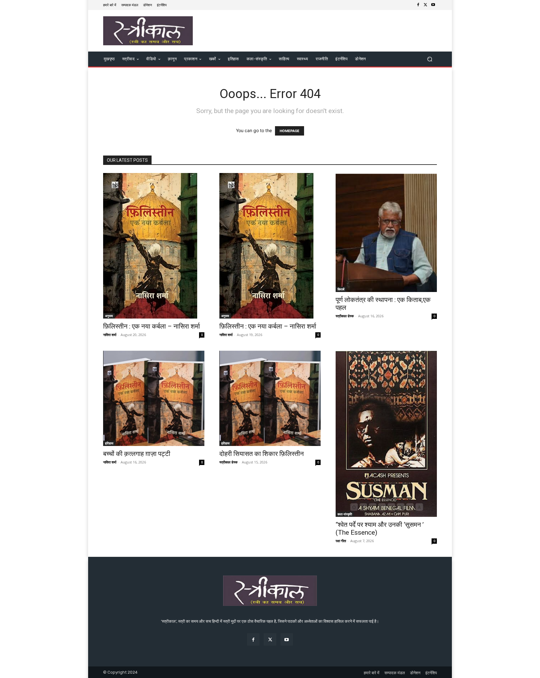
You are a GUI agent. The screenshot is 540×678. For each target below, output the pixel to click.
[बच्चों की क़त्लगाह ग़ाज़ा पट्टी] (153, 398)
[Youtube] (433, 5)
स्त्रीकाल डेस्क (345, 316)
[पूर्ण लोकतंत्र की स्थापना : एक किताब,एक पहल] (386, 232)
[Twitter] (425, 5)
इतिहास (109, 443)
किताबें (341, 289)
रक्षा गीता (341, 540)
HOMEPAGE (289, 131)
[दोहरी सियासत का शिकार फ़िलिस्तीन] (270, 398)
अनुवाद (109, 316)
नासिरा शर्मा (109, 334)
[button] (429, 59)
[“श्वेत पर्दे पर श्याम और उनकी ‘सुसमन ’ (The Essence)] (386, 434)
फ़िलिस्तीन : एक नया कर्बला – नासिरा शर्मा (151, 326)
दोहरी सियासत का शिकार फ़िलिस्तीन (261, 454)
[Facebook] (418, 5)
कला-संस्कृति (345, 514)
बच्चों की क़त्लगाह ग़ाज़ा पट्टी (136, 454)
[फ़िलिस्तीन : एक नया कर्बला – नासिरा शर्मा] (153, 246)
